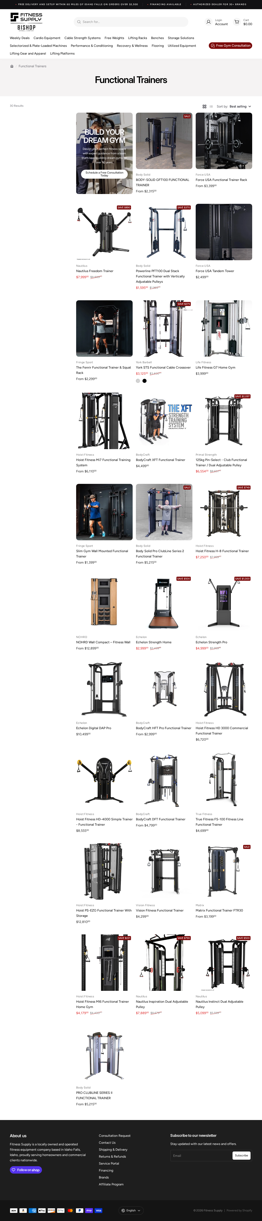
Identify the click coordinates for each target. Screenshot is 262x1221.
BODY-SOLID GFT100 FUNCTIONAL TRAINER (162, 182)
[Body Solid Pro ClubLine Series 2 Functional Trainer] (164, 512)
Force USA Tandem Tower (215, 271)
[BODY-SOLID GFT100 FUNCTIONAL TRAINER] (164, 141)
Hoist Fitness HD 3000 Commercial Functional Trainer (222, 730)
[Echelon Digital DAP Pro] (104, 689)
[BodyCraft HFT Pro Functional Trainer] (164, 689)
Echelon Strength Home (154, 642)
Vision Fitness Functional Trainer (160, 910)
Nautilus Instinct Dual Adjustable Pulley (219, 1004)
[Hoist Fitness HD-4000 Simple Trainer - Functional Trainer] (104, 780)
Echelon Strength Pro (211, 642)
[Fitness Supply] (26, 22)
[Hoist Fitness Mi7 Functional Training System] (104, 421)
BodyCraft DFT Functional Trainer (160, 819)
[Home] (12, 66)
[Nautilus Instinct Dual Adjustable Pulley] (224, 962)
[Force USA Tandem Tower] (224, 232)
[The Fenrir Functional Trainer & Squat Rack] (104, 328)
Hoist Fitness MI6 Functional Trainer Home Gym (102, 1004)
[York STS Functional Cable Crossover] (164, 328)
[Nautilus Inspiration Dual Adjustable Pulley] (164, 962)
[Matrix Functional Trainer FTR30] (224, 871)
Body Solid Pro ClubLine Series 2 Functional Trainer (160, 553)
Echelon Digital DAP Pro (93, 728)
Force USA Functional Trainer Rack (221, 180)
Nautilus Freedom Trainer (94, 271)
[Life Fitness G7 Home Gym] (224, 328)
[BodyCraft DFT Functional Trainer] (164, 780)
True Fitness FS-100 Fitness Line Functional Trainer (219, 821)
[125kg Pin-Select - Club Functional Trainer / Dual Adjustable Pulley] (224, 421)
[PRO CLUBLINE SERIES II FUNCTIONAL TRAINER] (104, 1054)
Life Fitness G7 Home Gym (215, 367)
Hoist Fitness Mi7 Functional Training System (103, 462)
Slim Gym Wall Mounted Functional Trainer (102, 553)
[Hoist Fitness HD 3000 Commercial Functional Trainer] (224, 689)
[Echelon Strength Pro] (224, 603)
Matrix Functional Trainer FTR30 (219, 910)
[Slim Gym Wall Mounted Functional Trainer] (104, 512)
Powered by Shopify (239, 1210)
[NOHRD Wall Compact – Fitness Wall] (104, 603)
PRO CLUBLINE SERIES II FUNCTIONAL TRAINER (94, 1095)
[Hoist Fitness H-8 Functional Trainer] (224, 512)
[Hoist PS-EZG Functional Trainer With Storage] (104, 871)
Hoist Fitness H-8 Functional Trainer (222, 551)
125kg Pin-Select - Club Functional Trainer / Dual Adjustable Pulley (221, 462)
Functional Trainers (32, 66)
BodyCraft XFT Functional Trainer (160, 460)
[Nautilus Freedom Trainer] (104, 232)
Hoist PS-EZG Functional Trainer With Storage (104, 913)
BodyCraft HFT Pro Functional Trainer (163, 728)
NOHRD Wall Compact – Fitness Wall (103, 642)
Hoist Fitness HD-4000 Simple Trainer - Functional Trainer (104, 821)
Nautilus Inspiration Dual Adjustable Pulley (162, 1004)
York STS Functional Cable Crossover (163, 367)
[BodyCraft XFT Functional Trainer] (164, 421)
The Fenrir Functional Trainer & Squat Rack (103, 370)
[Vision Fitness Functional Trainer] (164, 871)
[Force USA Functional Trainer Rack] (224, 141)
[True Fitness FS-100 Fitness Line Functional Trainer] (224, 780)
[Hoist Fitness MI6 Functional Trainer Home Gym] (104, 962)
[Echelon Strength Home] (164, 603)
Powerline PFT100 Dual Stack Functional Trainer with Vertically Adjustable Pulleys (160, 276)
